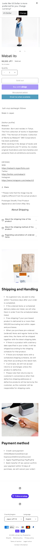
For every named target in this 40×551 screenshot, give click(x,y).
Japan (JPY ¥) (12, 519)
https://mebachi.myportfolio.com (16, 168)
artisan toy (18, 535)
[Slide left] (15, 51)
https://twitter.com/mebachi (13, 174)
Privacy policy (29, 538)
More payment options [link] (20, 92)
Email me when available (20, 97)
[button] (20, 220)
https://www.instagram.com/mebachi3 (18, 180)
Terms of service (16, 541)
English (28, 519)
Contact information (21, 545)
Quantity (5, 68)
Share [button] (6, 187)
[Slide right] (24, 51)
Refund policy (17, 538)
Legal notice (28, 541)
